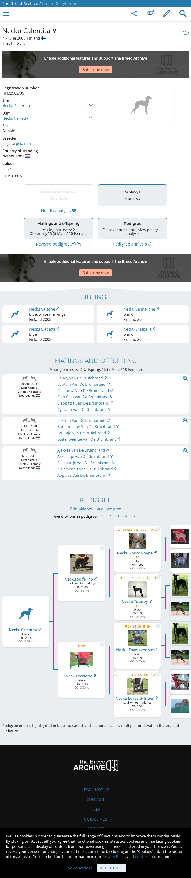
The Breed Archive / (21, 3)
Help (96, 809)
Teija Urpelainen (16, 143)
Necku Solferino (16, 105)
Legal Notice (95, 789)
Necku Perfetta (15, 118)
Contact (95, 799)
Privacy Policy (114, 856)
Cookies (142, 856)
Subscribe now (96, 69)
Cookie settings (78, 868)
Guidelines (95, 819)
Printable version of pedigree (95, 508)
